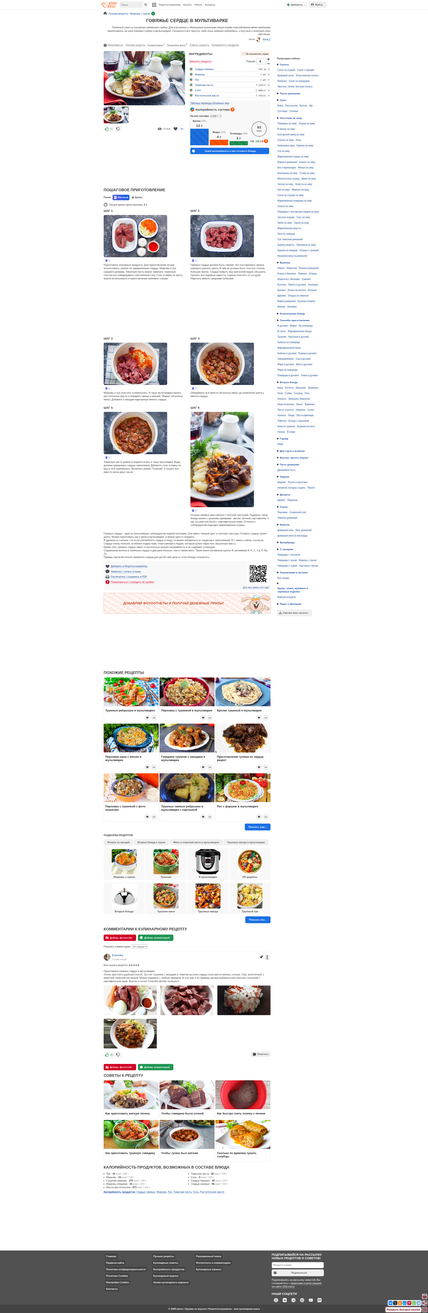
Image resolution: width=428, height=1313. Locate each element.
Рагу (307, 393)
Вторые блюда (289, 382)
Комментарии (156, 44)
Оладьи (313, 273)
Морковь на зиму (300, 190)
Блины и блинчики (287, 273)
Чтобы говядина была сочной (182, 1113)
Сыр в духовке (303, 359)
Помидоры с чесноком (289, 555)
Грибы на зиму (285, 223)
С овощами (286, 549)
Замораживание (286, 359)
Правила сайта (115, 1262)
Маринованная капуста (289, 228)
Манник (281, 307)
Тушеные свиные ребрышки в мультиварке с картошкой (182, 808)
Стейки (288, 393)
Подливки (282, 512)
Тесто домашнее (289, 464)
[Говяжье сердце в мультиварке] (116, 115)
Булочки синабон (306, 301)
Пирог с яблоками (290, 604)
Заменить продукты (200, 61)
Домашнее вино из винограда (292, 536)
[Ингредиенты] (424, 1296)
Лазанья (282, 415)
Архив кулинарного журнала (170, 1282)
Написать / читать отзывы (126, 571)
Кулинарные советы (165, 1262)
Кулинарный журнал (166, 1275)
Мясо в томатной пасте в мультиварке (196, 842)
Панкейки (292, 307)
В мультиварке (208, 877)
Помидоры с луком (287, 560)
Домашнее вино (285, 530)
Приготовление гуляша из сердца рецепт (240, 758)
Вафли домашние (287, 301)
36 (111, 1054)
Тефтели (282, 421)
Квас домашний (303, 530)
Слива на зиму (307, 173)
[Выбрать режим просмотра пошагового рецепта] (108, 260)
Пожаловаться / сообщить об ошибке (132, 582)
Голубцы (298, 393)
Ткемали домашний (287, 518)
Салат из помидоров (299, 81)
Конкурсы (210, 4)
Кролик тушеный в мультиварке (239, 710)
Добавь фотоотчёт (121, 937)
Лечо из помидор (286, 234)
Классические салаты (307, 75)
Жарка (293, 326)
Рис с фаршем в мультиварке (237, 806)
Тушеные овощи (208, 911)
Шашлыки (301, 388)
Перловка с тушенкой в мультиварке (186, 710)
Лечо (298, 140)
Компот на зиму (307, 162)
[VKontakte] (391, 1303)
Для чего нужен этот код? (256, 587)
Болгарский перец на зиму (291, 134)
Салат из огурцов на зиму (291, 195)
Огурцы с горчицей (309, 250)
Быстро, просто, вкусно (294, 457)
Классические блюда (292, 313)
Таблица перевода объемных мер (209, 103)
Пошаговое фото (177, 44)
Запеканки (313, 388)
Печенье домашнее (308, 268)
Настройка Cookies (117, 1282)
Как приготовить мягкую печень (127, 1113)
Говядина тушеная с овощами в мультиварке (183, 758)
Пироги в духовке (297, 284)
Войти (319, 4)
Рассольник (291, 105)
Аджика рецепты (286, 245)
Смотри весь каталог (295, 612)
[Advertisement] (299, 32)
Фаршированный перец (289, 348)
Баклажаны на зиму (288, 173)
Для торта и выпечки (292, 451)
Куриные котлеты (306, 426)
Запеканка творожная (299, 399)
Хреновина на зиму (306, 245)
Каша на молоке (286, 404)
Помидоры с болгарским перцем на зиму (298, 212)
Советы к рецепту (199, 45)
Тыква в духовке (309, 375)
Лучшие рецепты (163, 1256)
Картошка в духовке (298, 337)
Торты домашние (290, 93)
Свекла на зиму (285, 206)
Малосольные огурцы (288, 179)
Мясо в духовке (304, 364)
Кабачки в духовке (287, 353)
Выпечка (285, 262)
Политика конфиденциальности (126, 1269)
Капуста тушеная (286, 426)
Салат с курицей (305, 70)
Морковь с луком (307, 560)
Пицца (291, 415)
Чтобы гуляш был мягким (179, 1153)
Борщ (280, 105)
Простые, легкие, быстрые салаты (295, 86)
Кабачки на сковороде (289, 342)
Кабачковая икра (286, 145)
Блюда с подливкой (299, 421)
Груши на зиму (301, 223)
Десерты (285, 494)
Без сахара (283, 578)
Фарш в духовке (286, 364)
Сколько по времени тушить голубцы (236, 1155)
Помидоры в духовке (288, 375)
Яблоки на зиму (306, 167)
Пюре (280, 444)
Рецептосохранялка (170, 4)
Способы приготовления (294, 320)
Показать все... (258, 919)
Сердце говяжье (204, 69)
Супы (283, 100)
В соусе (282, 331)
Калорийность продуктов (225, 45)
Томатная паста (204, 85)
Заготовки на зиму (291, 118)
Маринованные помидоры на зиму (295, 201)
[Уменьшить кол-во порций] (269, 64)
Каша (280, 388)
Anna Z (267, 39)
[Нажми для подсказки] (233, 109)
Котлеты (289, 388)
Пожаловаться (115, 45)
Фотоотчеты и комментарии (213, 1262)
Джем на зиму (309, 179)
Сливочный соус (298, 512)
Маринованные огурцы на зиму (293, 156)
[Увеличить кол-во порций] (269, 59)
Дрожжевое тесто (286, 470)
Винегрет (282, 81)
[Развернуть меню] (424, 1309)
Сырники (306, 279)
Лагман (281, 432)
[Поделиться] (424, 1303)
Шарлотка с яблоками (289, 279)
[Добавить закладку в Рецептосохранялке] (175, 129)
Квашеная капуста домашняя (292, 256)
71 (111, 129)
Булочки (282, 284)
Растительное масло (207, 95)
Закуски (284, 476)
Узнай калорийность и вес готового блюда (230, 151)
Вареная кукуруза (287, 597)
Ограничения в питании (294, 572)
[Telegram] (419, 1303)
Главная (111, 1256)
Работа (198, 4)
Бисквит (282, 290)
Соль (198, 90)
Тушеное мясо (166, 911)
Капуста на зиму (303, 184)
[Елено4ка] (107, 957)
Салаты (284, 64)
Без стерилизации (287, 167)
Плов (280, 393)
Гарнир (284, 438)
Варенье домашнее (287, 162)
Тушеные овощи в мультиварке (246, 842)
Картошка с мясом (308, 566)
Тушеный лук (250, 911)
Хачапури (313, 284)
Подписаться (299, 1272)
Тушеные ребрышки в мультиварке (130, 710)
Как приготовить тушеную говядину (130, 1153)
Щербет (281, 500)
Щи (310, 105)
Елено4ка (117, 955)
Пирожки (302, 273)
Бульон (303, 105)
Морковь (200, 74)
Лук (197, 79)
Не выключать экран (257, 54)
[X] (395, 1303)
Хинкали (282, 399)
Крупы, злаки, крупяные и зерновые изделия (293, 590)
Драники (282, 296)
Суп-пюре (282, 111)
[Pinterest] (409, 1303)
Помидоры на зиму (287, 123)
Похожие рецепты (135, 45)
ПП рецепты (249, 877)
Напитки (285, 524)
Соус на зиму (303, 217)
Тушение (282, 337)
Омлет (299, 404)
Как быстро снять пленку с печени (241, 1113)
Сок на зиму (284, 151)
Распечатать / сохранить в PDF (129, 576)
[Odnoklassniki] (400, 1303)
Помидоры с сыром (287, 566)
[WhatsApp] (414, 1303)
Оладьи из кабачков (298, 296)
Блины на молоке (297, 290)
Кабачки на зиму (305, 145)
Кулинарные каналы (208, 1269)
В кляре (291, 432)
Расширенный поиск (208, 1256)
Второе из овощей (119, 842)
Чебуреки (300, 410)
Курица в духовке (307, 353)
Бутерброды (287, 542)
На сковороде (306, 326)
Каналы (187, 4)
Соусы (284, 506)
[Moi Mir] (405, 1303)
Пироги (281, 268)
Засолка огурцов (286, 217)
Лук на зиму (284, 190)
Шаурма (282, 482)
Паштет (311, 488)
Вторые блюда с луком (151, 842)
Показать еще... (257, 827)
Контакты (112, 1288)
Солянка (293, 111)
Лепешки (312, 290)
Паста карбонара (304, 415)
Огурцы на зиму (307, 123)
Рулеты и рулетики (297, 482)
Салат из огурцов (286, 70)
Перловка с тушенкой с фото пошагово (125, 808)
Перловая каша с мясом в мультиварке (123, 758)
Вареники (309, 404)
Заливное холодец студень (291, 488)
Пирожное (292, 500)
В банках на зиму (286, 129)
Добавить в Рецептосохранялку (129, 566)
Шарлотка (292, 268)
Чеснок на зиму (285, 184)
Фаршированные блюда (299, 331)
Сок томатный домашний (290, 239)
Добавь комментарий (157, 937)
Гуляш (310, 410)
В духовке (283, 326)
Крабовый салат (286, 75)
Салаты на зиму (286, 140)
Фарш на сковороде (287, 370)
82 (182, 129)
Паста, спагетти (286, 410)
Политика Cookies (117, 1275)
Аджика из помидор (287, 250)
